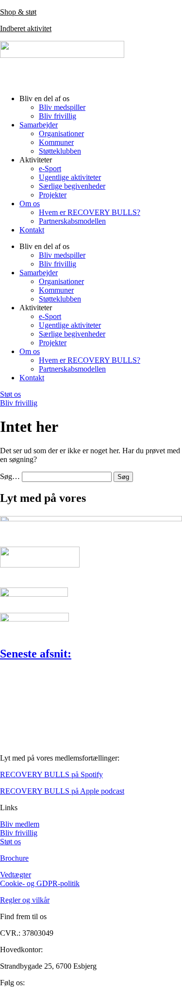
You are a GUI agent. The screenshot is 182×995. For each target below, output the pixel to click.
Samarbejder (38, 125)
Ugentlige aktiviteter (70, 177)
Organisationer (61, 133)
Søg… (10, 476)
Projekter (52, 195)
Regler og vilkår (25, 900)
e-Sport (50, 168)
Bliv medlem (19, 824)
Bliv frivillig (57, 116)
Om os (29, 203)
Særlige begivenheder (72, 186)
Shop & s (14, 12)
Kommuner (56, 142)
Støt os (10, 841)
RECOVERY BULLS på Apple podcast (62, 791)
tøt (32, 12)
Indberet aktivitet (25, 28)
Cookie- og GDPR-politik (40, 883)
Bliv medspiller (62, 107)
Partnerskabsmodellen (72, 221)
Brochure (14, 858)
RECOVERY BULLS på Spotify (51, 774)
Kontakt (31, 230)
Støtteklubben (60, 151)
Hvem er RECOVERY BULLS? (89, 212)
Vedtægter (15, 875)
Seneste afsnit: (35, 653)
